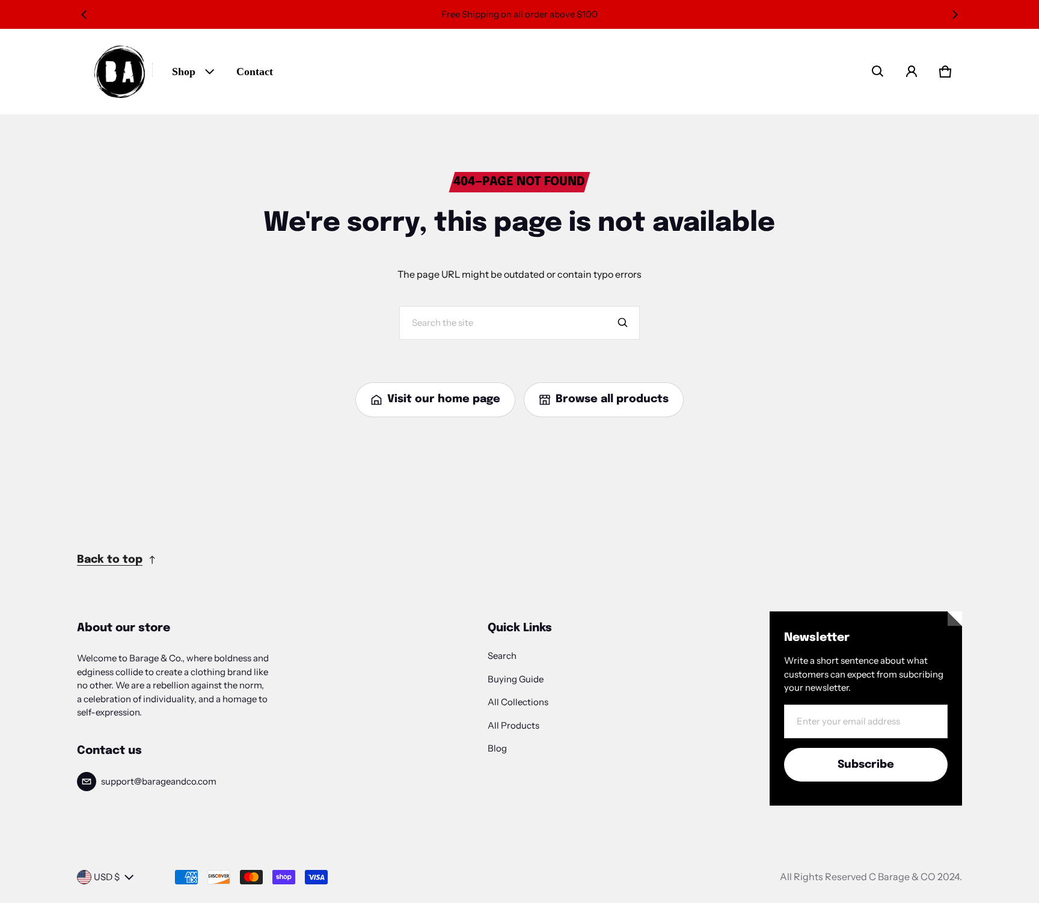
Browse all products (612, 399)
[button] (878, 71)
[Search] (623, 323)
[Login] (911, 71)
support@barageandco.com (158, 781)
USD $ (107, 877)
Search (502, 655)
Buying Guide (516, 679)
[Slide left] (84, 14)
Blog (497, 748)
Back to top (110, 559)
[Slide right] (955, 14)
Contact (254, 72)
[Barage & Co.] (120, 71)
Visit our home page (443, 399)
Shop (183, 72)
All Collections (518, 702)
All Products (513, 725)
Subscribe (866, 764)
